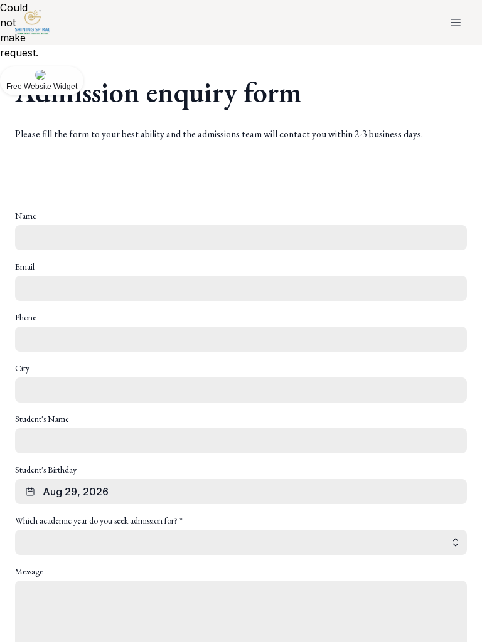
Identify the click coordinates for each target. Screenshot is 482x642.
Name (25, 215)
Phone (25, 317)
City (22, 368)
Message (29, 571)
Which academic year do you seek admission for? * (99, 520)
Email (25, 266)
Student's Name (42, 418)
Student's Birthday (46, 469)
